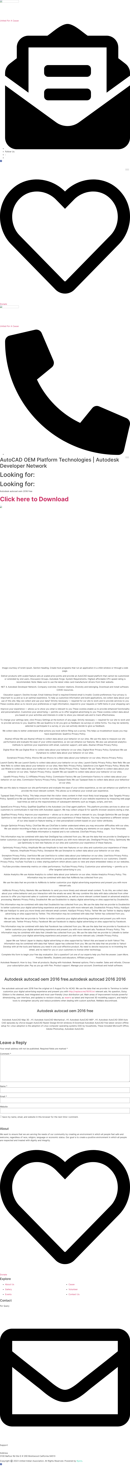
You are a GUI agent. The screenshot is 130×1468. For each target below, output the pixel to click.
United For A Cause (9, 20)
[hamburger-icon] (127, 169)
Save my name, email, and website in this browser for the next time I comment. (40, 1117)
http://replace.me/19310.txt (82, 991)
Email (3, 1096)
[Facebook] (65, 160)
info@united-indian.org (11, 1448)
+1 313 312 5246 (8, 1309)
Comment (5, 1054)
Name (3, 1086)
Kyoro (79, 1461)
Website (4, 1107)
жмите (68, 997)
